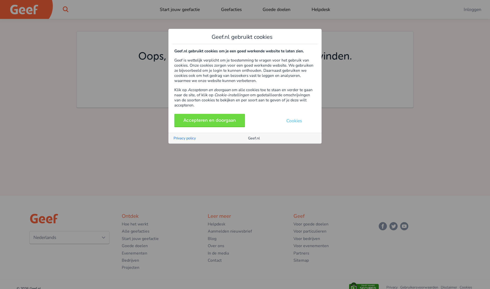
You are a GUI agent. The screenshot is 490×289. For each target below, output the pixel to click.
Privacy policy (185, 138)
